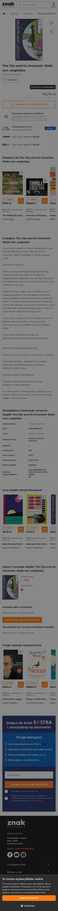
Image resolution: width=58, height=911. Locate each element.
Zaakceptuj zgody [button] (29, 898)
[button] (29, 906)
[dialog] (29, 892)
